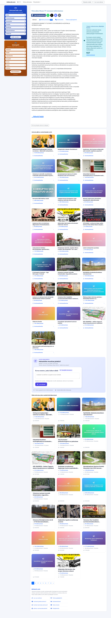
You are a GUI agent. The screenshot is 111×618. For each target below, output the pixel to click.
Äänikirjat (15, 27)
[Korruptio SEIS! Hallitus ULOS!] (43, 194)
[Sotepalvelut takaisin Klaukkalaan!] (68, 145)
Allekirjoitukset (46, 19)
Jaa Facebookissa (40, 15)
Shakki (15, 52)
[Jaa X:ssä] (51, 15)
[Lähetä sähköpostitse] (55, 15)
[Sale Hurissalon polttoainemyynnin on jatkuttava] (43, 342)
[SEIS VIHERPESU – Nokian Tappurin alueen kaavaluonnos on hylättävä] (93, 318)
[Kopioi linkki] (59, 15)
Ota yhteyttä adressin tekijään (40, 125)
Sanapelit (15, 59)
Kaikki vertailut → (15, 37)
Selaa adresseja (27, 2)
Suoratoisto (15, 21)
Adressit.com (11, 2)
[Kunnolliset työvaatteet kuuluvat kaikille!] (68, 318)
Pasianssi (15, 49)
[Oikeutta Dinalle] (43, 317)
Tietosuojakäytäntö (71, 19)
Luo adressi (42, 384)
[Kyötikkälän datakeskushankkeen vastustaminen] (93, 269)
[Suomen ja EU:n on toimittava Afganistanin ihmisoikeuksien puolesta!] (43, 219)
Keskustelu (60, 19)
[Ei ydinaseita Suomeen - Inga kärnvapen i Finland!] (43, 269)
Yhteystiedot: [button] (36, 2)
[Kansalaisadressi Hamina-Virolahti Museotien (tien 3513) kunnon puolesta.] (68, 170)
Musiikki (15, 24)
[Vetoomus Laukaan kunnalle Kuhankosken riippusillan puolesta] (68, 269)
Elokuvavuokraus (15, 30)
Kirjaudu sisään (87, 2)
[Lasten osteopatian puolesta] (93, 243)
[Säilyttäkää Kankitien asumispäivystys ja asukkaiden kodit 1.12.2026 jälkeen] (93, 170)
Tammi (15, 65)
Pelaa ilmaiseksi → (15, 71)
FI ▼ (20, 2)
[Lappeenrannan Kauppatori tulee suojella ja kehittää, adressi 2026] (68, 195)
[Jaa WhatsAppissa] (48, 15)
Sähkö (15, 15)
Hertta (15, 62)
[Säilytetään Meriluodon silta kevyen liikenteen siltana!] (68, 219)
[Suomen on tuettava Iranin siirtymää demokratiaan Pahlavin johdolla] (43, 293)
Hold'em (15, 68)
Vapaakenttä (15, 55)
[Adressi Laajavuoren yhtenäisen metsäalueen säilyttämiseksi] (93, 195)
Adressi (34, 19)
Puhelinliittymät (15, 18)
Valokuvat (15, 33)
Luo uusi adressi (98, 2)
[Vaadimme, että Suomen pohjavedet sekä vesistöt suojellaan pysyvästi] (93, 146)
